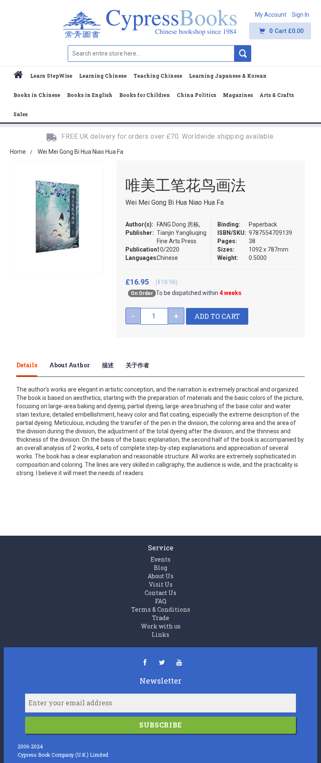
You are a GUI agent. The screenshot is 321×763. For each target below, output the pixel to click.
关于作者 (137, 365)
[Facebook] (144, 662)
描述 (108, 365)
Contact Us (160, 593)
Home (18, 151)
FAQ (160, 601)
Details (26, 365)
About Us (160, 576)
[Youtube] (179, 662)
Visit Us (161, 584)
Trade (160, 618)
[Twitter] (161, 662)
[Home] (18, 76)
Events (160, 559)
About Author (69, 365)
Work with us (161, 626)
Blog (160, 568)
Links (160, 634)
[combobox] (151, 53)
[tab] (33, 365)
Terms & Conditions (160, 609)
